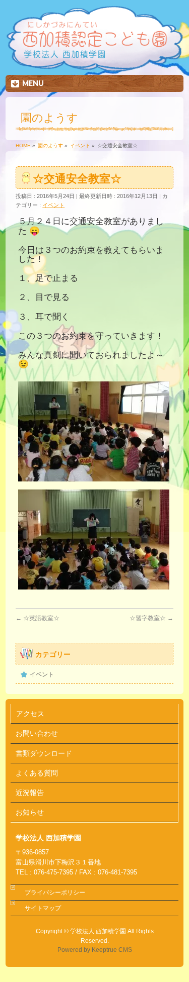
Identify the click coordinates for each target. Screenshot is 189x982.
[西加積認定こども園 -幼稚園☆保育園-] (94, 63)
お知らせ (30, 812)
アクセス (30, 714)
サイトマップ (43, 908)
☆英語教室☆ (37, 618)
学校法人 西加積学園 (98, 931)
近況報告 (30, 793)
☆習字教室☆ (151, 618)
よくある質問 (37, 773)
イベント (53, 205)
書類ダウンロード (44, 753)
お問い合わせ (37, 733)
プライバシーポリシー (55, 892)
